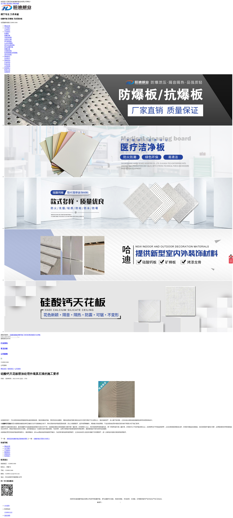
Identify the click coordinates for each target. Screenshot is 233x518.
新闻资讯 (7, 60)
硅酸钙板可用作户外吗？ (42, 438)
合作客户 (7, 58)
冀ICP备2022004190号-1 (110, 502)
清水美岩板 (8, 54)
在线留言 (7, 72)
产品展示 (7, 31)
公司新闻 (7, 66)
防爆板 (6, 33)
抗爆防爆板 (13, 335)
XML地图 (133, 502)
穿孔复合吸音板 (9, 45)
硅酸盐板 (7, 49)
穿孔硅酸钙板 (8, 47)
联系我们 (10, 3)
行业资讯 (7, 62)
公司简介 (7, 29)
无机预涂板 (8, 37)
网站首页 (7, 26)
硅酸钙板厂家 (21, 335)
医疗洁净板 (36, 335)
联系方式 (7, 70)
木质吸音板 (8, 51)
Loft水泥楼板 (8, 43)
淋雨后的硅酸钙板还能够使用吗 (17, 438)
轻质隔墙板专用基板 (10, 52)
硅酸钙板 (7, 35)
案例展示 (7, 56)
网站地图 (16, 3)
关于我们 (4, 3)
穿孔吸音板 (8, 41)
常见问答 (7, 64)
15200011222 (8, 512)
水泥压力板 (8, 39)
